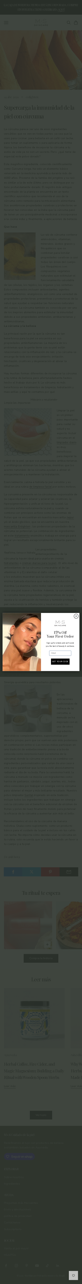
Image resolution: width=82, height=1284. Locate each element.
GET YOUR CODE (60, 661)
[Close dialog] (76, 616)
